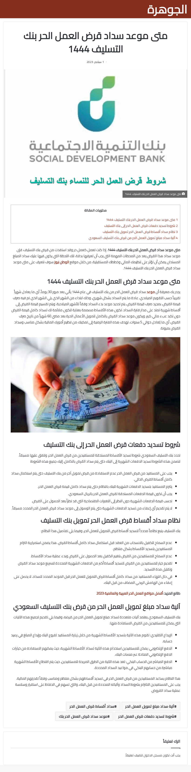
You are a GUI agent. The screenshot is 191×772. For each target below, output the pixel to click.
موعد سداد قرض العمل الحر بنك (83, 716)
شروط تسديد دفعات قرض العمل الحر (146, 716)
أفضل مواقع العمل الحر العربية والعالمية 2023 (129, 593)
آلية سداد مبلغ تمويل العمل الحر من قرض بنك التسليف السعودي (133, 238)
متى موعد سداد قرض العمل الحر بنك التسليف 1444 (142, 219)
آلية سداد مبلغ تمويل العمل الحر (149, 706)
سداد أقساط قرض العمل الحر (92, 706)
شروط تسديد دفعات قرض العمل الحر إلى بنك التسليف (141, 225)
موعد (151, 291)
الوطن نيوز (61, 262)
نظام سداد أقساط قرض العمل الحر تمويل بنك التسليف (140, 231)
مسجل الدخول (152, 755)
